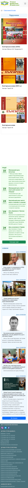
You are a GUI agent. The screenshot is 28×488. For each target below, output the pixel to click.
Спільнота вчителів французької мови (11, 479)
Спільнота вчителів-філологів (8, 455)
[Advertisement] (14, 150)
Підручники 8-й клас (10, 10)
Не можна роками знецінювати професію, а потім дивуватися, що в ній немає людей (13, 334)
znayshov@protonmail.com (8, 486)
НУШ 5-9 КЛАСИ (5, 441)
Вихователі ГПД (5, 442)
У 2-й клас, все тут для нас (8, 435)
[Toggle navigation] (25, 3)
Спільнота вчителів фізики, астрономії (11, 449)
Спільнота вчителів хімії (7, 457)
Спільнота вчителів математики (9, 472)
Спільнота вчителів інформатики (9, 468)
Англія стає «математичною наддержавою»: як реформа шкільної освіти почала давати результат (13, 367)
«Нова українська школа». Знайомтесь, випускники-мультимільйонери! (10, 300)
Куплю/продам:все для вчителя (9, 444)
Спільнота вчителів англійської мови (10, 470)
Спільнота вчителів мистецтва (9, 474)
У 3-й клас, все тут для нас (8, 437)
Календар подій (14, 242)
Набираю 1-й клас (5, 433)
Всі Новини (14, 418)
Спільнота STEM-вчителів (7, 477)
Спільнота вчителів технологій (9, 466)
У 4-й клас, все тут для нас (8, 439)
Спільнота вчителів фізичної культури (11, 475)
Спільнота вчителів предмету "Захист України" (13, 481)
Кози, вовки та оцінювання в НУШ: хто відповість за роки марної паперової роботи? (13, 269)
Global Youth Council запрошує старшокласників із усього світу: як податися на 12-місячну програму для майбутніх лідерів (13, 395)
